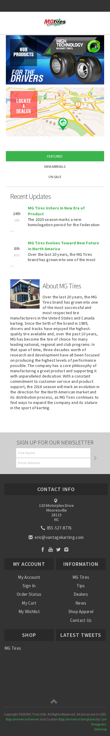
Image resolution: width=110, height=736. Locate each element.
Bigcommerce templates (77, 719)
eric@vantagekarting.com (59, 537)
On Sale (54, 177)
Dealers (81, 594)
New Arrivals (54, 166)
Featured (54, 156)
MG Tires (80, 577)
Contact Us (81, 620)
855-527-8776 (59, 528)
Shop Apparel (81, 611)
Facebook (42, 549)
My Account (29, 577)
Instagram (66, 549)
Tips (81, 585)
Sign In (29, 585)
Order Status (29, 594)
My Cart (29, 603)
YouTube (50, 549)
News (80, 603)
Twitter (58, 549)
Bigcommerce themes (22, 719)
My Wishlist (29, 611)
